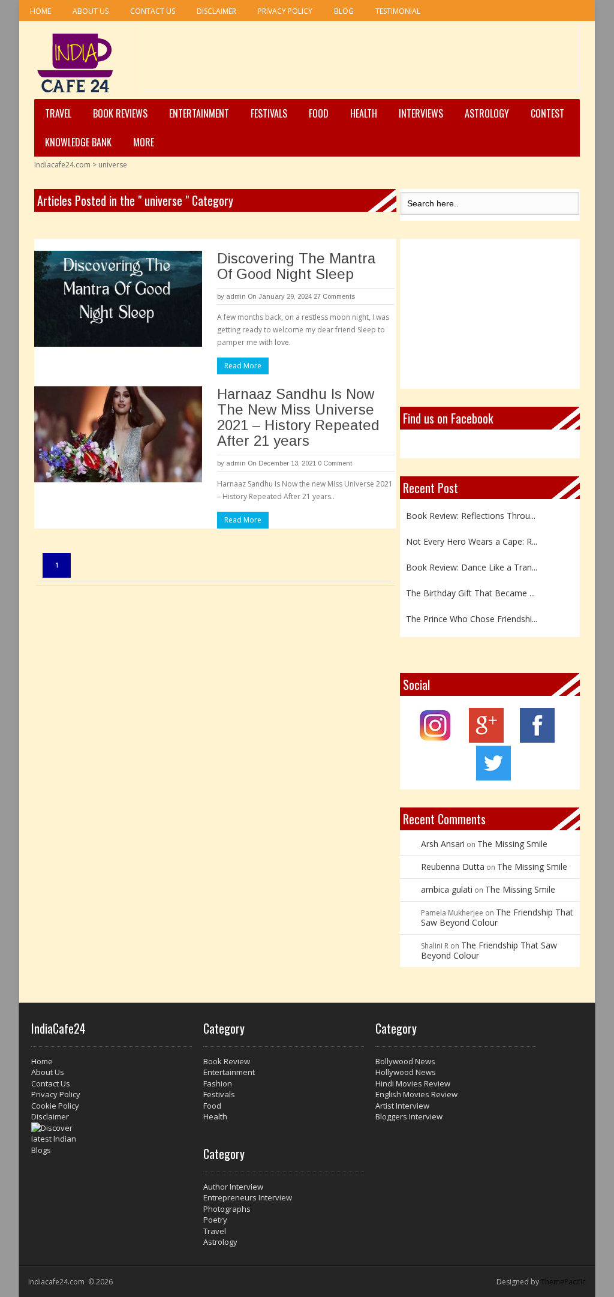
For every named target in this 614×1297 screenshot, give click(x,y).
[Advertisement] (361, 61)
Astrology (487, 113)
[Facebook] (537, 739)
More (143, 142)
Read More (242, 366)
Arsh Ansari (443, 843)
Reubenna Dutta (452, 866)
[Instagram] (436, 739)
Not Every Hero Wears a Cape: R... (471, 538)
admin (236, 296)
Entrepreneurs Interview (247, 1197)
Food (319, 113)
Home (40, 11)
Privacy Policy (285, 11)
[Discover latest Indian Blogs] (111, 1139)
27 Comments (334, 296)
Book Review (226, 1061)
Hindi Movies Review (412, 1083)
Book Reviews (120, 113)
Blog (344, 11)
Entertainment (199, 113)
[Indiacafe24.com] (75, 63)
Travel (58, 113)
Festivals (269, 113)
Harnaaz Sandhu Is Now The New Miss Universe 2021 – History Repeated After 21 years (298, 417)
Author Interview (233, 1186)
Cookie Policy (55, 1105)
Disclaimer (216, 11)
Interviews (421, 113)
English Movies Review (416, 1094)
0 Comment (335, 463)
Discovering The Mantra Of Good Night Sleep (296, 266)
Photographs (227, 1208)
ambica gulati (446, 889)
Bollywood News (405, 1061)
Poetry (215, 1219)
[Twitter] (493, 777)
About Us (91, 11)
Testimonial (397, 11)
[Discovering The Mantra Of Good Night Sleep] (118, 299)
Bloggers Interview (409, 1116)
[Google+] (486, 739)
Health (363, 113)
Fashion (217, 1083)
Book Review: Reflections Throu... (470, 512)
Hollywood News (405, 1072)
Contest (547, 113)
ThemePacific (563, 1282)
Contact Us (152, 11)
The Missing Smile (512, 843)
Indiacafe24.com (62, 165)
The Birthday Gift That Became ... (470, 589)
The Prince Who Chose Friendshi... (471, 615)
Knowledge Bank (78, 142)
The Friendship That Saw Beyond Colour (497, 917)
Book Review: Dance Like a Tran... (471, 563)
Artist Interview (402, 1105)
